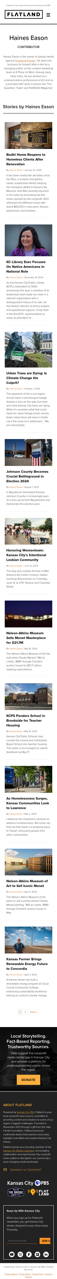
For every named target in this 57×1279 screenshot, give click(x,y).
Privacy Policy (25, 1274)
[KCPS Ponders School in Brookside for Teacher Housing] (28, 696)
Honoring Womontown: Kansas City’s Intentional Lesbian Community (26, 555)
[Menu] (48, 15)
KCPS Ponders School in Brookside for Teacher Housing (25, 720)
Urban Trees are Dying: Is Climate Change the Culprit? (26, 378)
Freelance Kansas (25, 60)
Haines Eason (16, 170)
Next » (34, 1012)
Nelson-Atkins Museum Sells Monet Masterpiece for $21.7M (26, 637)
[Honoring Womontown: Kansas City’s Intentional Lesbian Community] (28, 531)
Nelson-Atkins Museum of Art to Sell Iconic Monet (27, 883)
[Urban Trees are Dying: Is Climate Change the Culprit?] (28, 349)
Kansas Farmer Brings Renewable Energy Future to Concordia (27, 963)
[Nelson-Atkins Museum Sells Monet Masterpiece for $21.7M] (28, 613)
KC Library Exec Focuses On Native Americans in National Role (26, 266)
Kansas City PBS (25, 1112)
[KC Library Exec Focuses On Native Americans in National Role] (28, 240)
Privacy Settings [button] (11, 1274)
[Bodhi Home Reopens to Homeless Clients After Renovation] (28, 135)
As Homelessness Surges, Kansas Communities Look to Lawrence (27, 803)
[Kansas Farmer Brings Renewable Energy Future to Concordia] (28, 939)
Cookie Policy (38, 1274)
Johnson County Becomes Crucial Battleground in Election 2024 (27, 476)
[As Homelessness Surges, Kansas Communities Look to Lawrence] (28, 779)
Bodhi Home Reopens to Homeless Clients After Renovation (25, 159)
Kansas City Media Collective (18, 1150)
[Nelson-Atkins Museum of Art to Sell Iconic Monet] (28, 861)
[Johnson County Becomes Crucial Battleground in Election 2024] (28, 452)
